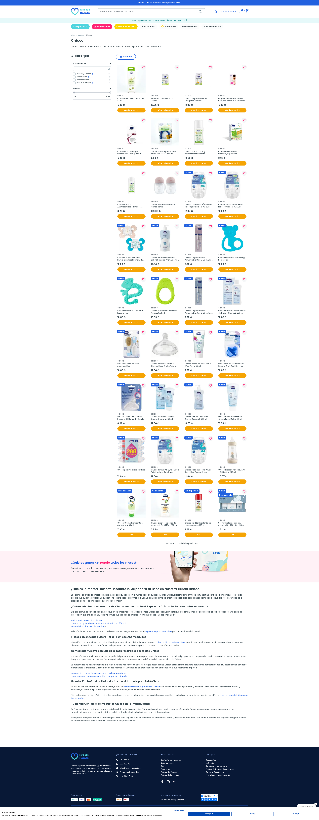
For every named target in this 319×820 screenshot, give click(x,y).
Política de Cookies (169, 772)
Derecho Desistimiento (216, 772)
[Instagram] (168, 781)
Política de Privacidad (170, 775)
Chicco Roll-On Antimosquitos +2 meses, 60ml (129, 205)
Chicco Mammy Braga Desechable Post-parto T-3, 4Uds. (130, 152)
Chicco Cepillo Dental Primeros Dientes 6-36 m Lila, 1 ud (199, 259)
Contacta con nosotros (171, 760)
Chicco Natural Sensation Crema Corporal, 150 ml (163, 418)
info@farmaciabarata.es (130, 768)
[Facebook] (162, 781)
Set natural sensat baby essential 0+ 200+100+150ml (231, 524)
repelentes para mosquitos (158, 631)
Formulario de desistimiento (218, 775)
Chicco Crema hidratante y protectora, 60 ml (130, 524)
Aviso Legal (165, 769)
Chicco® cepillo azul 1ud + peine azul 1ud (129, 365)
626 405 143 (125, 764)
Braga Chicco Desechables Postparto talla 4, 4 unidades (231, 99)
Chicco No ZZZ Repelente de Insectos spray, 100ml (198, 524)
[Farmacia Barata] (80, 11)
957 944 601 (125, 759)
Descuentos (211, 760)
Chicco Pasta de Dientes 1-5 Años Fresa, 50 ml (198, 365)
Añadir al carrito (131, 110)
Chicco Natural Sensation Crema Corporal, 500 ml (197, 418)
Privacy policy (179, 810)
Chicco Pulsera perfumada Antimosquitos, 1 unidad (163, 152)
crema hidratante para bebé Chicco (142, 686)
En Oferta (210, 763)
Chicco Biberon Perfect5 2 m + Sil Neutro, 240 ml (231, 471)
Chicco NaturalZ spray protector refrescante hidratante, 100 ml (195, 152)
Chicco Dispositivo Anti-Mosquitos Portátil (196, 99)
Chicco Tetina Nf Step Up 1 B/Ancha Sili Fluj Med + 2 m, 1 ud (130, 418)
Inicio (73, 35)
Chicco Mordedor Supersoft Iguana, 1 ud (130, 312)
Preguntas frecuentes (129, 772)
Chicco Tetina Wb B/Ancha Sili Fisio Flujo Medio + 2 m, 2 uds (199, 205)
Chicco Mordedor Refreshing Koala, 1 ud (231, 259)
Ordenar (127, 56)
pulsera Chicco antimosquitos (170, 642)
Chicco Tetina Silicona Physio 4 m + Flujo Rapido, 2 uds (198, 471)
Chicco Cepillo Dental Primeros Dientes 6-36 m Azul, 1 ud (199, 312)
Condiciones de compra (216, 766)
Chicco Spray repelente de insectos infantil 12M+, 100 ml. (164, 524)
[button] (245, 11)
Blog (162, 766)
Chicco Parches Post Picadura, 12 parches (228, 152)
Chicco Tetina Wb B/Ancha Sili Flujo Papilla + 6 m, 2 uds (165, 471)
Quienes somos (167, 763)
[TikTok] (174, 781)
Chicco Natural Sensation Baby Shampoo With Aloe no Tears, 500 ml (164, 259)
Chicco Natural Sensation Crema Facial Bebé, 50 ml (230, 418)
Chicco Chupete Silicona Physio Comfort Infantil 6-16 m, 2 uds (130, 259)
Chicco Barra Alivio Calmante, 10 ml (131, 99)
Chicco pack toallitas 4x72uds (131, 470)
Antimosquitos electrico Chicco (162, 99)
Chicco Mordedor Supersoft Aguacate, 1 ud (164, 312)
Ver (131, 534)
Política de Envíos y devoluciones (220, 769)
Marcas (81, 35)
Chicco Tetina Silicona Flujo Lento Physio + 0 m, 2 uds (231, 205)
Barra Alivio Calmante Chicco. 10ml (88, 626)
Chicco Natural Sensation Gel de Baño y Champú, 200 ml (232, 312)
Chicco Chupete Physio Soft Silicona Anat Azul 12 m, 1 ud (231, 365)
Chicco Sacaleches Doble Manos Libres (163, 205)
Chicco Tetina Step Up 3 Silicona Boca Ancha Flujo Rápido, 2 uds (163, 365)
